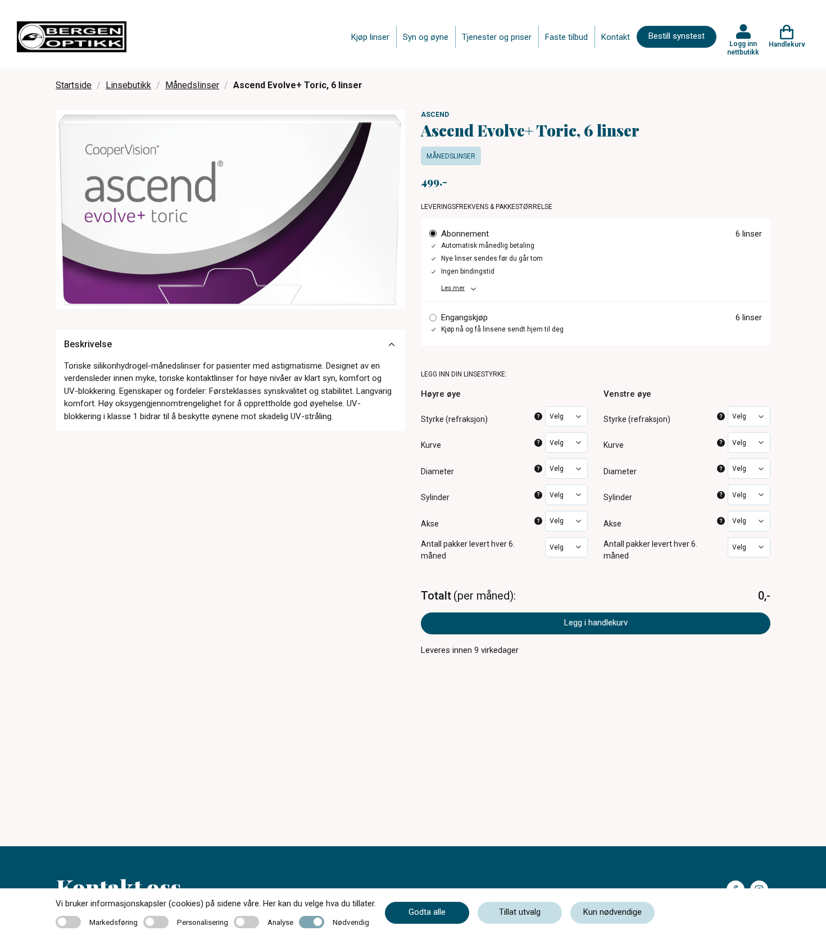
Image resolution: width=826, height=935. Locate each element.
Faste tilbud (566, 37)
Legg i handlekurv (596, 623)
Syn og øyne (425, 37)
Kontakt (615, 37)
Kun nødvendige (612, 912)
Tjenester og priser (497, 37)
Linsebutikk (128, 85)
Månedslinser (192, 85)
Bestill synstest (676, 36)
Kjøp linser (370, 37)
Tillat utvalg (520, 912)
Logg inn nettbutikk (743, 48)
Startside (74, 85)
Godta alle (427, 912)
